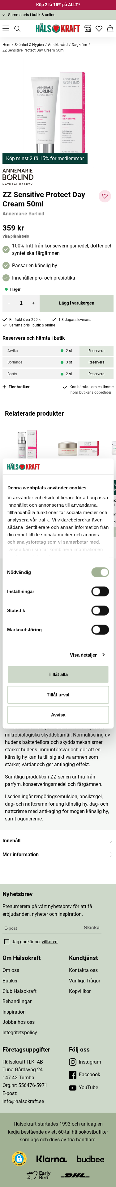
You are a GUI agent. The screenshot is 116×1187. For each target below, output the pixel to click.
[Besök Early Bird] (38, 1175)
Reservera (96, 351)
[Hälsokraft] (58, 28)
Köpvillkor (80, 991)
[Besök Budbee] (90, 1158)
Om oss (10, 970)
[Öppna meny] (5, 28)
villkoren (50, 941)
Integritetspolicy (19, 1033)
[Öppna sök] (17, 28)
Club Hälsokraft (19, 991)
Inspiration (14, 1012)
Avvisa (58, 714)
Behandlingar (17, 1001)
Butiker (10, 981)
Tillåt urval (58, 694)
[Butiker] (87, 28)
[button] (58, 113)
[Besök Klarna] (52, 1158)
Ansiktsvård (58, 45)
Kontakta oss (83, 970)
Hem (6, 45)
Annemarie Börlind (23, 214)
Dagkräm (79, 45)
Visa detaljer (83, 654)
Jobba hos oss (18, 1022)
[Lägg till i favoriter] (105, 196)
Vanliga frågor (84, 981)
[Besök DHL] (75, 1175)
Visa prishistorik (15, 236)
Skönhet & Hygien (29, 45)
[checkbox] (6, 941)
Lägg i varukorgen (76, 303)
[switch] (100, 591)
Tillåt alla (58, 674)
